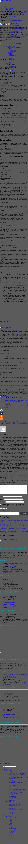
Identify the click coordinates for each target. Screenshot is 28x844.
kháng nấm (9, 7)
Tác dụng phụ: (10, 53)
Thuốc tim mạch (13, 19)
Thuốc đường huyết (14, 794)
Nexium (9, 580)
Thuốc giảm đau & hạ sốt (15, 798)
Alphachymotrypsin (12, 584)
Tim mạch (11, 835)
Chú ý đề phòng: (11, 54)
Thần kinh (11, 831)
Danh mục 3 (9, 39)
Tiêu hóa (11, 834)
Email (2, 499)
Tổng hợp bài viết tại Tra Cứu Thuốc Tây (11, 589)
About (4, 323)
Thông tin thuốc (19, 7)
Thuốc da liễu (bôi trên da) (15, 30)
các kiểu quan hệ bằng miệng (11, 586)
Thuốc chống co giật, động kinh (16, 790)
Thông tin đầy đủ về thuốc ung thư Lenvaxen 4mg (15, 403)
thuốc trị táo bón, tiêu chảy (15, 42)
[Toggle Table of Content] (1, 43)
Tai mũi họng (12, 830)
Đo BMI (5, 838)
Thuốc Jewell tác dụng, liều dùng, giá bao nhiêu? (12, 473)
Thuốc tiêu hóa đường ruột (15, 782)
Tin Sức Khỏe (6, 836)
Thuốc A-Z (5, 769)
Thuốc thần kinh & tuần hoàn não (17, 774)
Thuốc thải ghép (13, 23)
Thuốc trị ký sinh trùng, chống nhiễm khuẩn (10, 8)
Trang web (2, 501)
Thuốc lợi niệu (12, 812)
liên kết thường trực (10, 425)
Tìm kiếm (2, 511)
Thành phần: (10, 47)
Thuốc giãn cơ (12, 17)
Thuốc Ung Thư (12, 44)
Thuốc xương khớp (13, 48)
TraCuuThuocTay (17, 274)
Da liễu (10, 57)
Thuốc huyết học (13, 775)
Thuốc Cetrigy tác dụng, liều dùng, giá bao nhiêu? (15, 405)
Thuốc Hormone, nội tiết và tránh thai (18, 777)
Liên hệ (5, 601)
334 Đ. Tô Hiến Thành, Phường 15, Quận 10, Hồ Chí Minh (15, 564)
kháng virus (14, 7)
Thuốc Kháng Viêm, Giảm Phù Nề (17, 773)
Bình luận (3, 484)
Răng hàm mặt (12, 828)
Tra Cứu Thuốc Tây (18, 20)
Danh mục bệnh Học (8, 815)
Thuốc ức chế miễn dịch (15, 43)
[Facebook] (1, 24)
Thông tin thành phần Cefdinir (14, 56)
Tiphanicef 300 (7, 46)
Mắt (10, 62)
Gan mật (11, 820)
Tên (1, 496)
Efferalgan (9, 583)
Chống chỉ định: (11, 51)
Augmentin (10, 581)
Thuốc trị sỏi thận (13, 40)
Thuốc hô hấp (12, 16)
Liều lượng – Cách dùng (12, 50)
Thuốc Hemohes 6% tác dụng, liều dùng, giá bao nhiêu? (14, 475)
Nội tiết (10, 827)
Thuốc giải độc (12, 797)
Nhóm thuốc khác (13, 813)
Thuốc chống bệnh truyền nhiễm (17, 789)
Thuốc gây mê (12, 796)
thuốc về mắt (12, 46)
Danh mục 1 (9, 9)
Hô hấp (10, 61)
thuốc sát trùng (12, 24)
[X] (4, 24)
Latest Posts (6, 325)
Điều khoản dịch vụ (8, 598)
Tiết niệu (11, 832)
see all (19, 397)
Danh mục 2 (9, 21)
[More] (9, 24)
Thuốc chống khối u (14, 31)
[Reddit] (6, 24)
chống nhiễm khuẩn (3, 7)
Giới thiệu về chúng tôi (9, 596)
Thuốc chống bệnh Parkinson (16, 25)
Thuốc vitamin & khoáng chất (16, 47)
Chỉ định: (9, 48)
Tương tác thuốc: (11, 52)
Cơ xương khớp (13, 817)
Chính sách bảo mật (8, 599)
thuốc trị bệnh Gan (13, 800)
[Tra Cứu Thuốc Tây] (5, 327)
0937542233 (12, 566)
